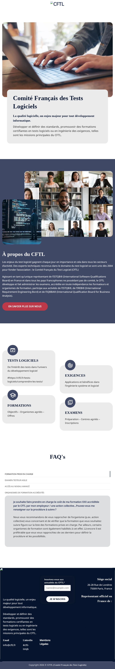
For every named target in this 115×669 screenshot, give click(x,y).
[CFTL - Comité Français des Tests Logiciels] (57, 8)
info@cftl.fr (9, 645)
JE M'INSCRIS (57, 599)
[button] (4, 8)
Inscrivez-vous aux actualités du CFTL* (54, 581)
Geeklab (107, 626)
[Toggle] (10, 502)
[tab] (57, 474)
